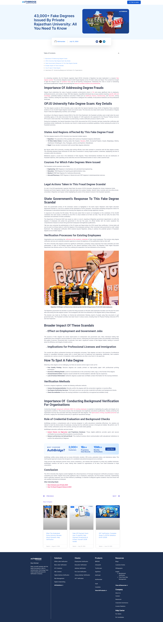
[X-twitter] (100, 41)
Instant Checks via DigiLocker (57, 432)
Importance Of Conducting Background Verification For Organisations (63, 70)
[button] (118, 53)
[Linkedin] (104, 41)
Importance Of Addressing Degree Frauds (56, 58)
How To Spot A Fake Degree (52, 68)
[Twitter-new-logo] (126, 612)
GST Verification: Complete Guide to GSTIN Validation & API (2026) (107, 523)
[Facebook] (97, 41)
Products (98, 545)
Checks (77, 545)
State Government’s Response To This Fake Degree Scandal (61, 63)
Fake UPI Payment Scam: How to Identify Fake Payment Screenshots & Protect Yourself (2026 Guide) (81, 525)
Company (119, 577)
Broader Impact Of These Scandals (54, 65)
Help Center (120, 598)
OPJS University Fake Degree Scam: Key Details (57, 61)
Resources (119, 545)
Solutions (58, 545)
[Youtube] (119, 612)
